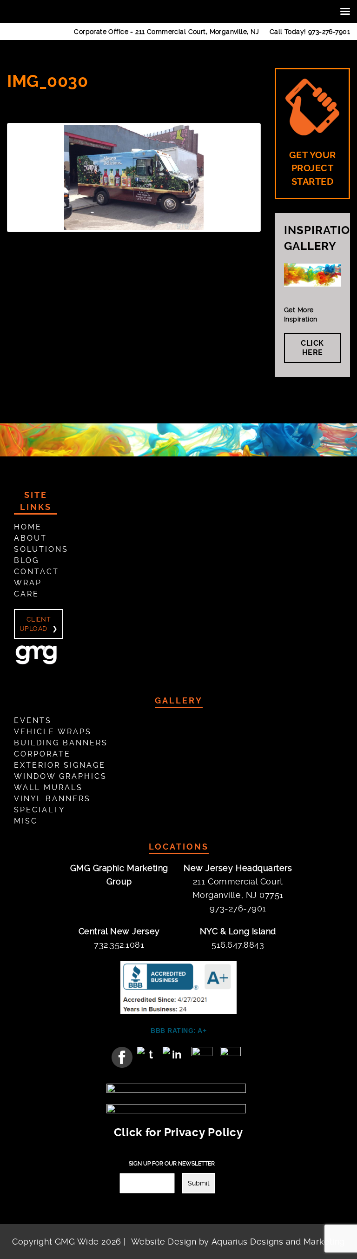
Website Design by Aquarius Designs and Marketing (238, 1241)
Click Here (312, 348)
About (30, 538)
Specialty (39, 809)
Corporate (42, 754)
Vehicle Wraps (53, 731)
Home (28, 526)
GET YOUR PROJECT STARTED (312, 168)
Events (33, 720)
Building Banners (61, 742)
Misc (26, 821)
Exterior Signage (60, 765)
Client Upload (35, 624)
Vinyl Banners (52, 798)
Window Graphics (60, 776)
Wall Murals (48, 787)
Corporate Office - (166, 31)
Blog (26, 560)
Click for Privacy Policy (178, 1132)
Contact (36, 571)
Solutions (41, 549)
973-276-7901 (329, 31)
